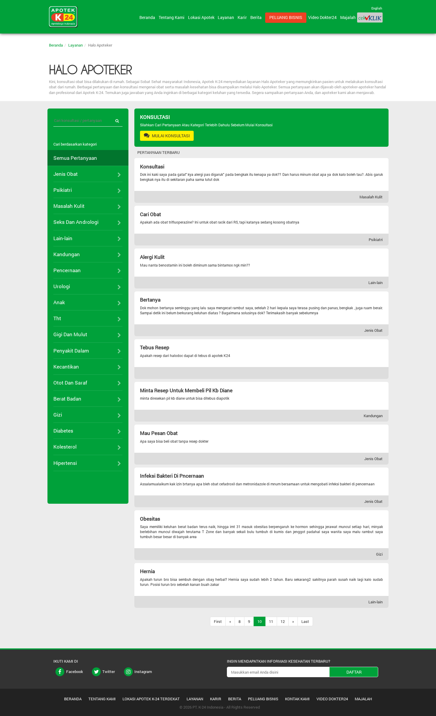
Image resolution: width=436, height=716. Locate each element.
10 (259, 621)
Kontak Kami (297, 698)
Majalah (348, 17)
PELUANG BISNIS (263, 698)
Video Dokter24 (323, 17)
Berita (256, 17)
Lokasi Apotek (202, 17)
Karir (243, 17)
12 (283, 621)
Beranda (148, 17)
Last (305, 621)
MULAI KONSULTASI (170, 135)
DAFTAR (354, 672)
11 (271, 621)
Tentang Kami (172, 17)
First (218, 621)
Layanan (227, 17)
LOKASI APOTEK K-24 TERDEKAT (151, 698)
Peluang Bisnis (285, 17)
